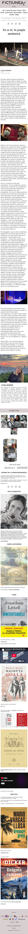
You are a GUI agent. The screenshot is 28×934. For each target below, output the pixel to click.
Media (14, 928)
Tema (24, 10)
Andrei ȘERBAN (4, 541)
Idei (3, 10)
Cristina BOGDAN (6, 70)
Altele (17, 14)
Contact (11, 14)
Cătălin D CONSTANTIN (14, 589)
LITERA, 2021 (4, 641)
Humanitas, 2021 (5, 852)
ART (1, 706)
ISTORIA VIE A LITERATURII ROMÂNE (14, 472)
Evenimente (9, 12)
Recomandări (18, 12)
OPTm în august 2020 (16, 901)
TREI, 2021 (3, 903)
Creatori (25, 12)
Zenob (2, 12)
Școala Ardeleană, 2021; (6, 769)
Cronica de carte (11, 10)
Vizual (2, 71)
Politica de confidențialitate (14, 925)
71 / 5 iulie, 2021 (6, 73)
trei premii (13, 710)
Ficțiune (19, 10)
